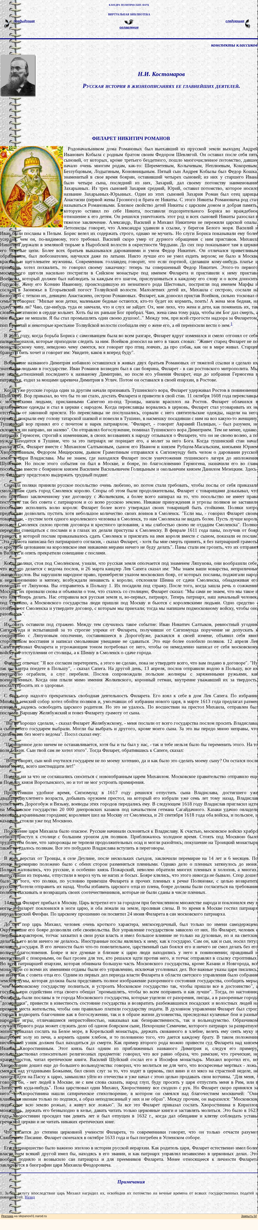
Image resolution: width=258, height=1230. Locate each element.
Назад (30, 1197)
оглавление (129, 27)
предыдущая (24, 21)
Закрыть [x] (249, 1216)
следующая (234, 21)
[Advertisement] (135, 109)
